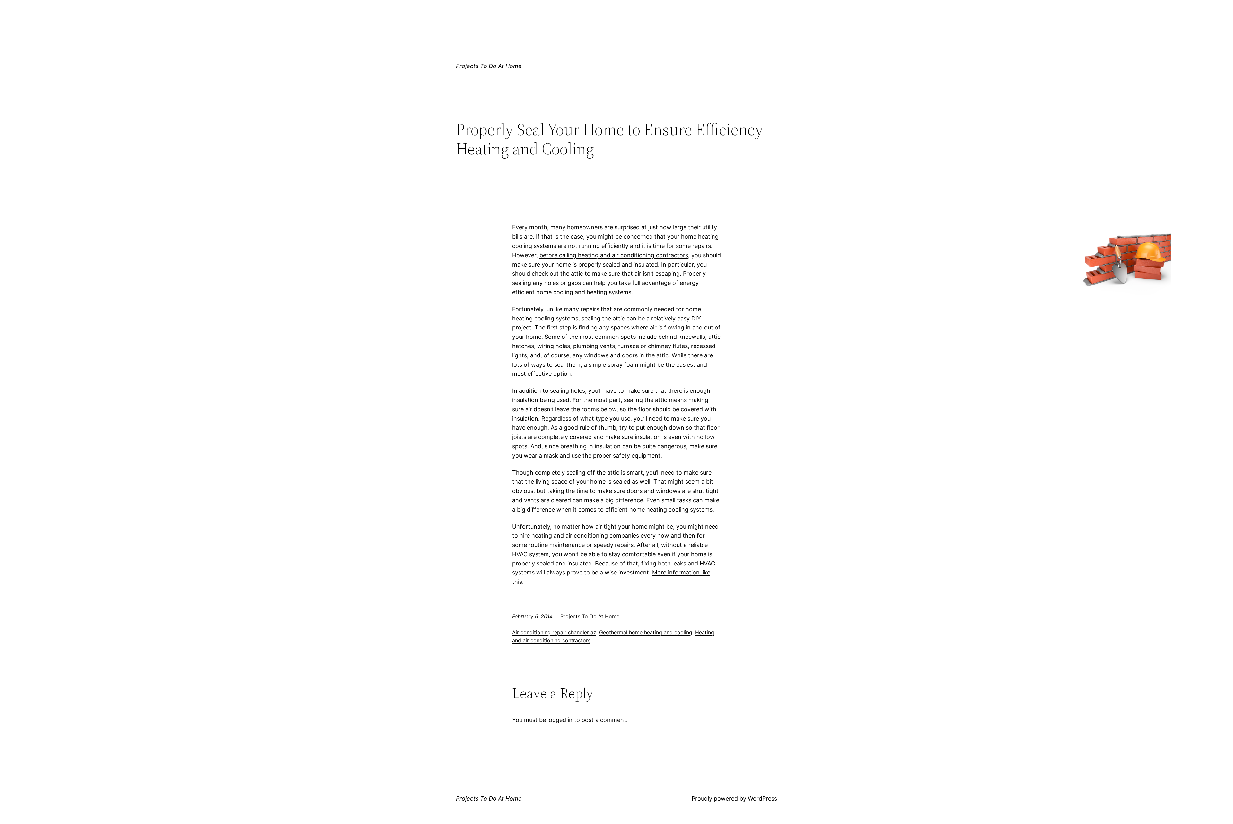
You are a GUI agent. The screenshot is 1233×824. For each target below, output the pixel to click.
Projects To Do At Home (489, 66)
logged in (560, 719)
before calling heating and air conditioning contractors (613, 255)
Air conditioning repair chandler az (554, 632)
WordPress (762, 798)
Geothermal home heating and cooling (645, 632)
